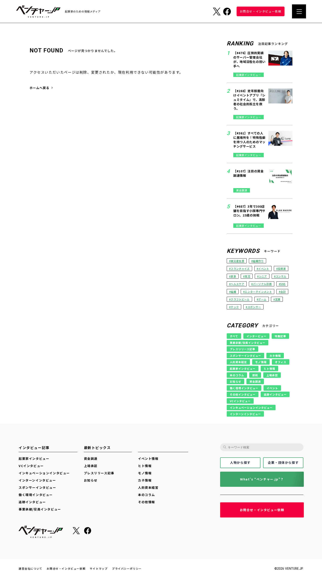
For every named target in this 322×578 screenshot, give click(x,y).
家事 (233, 276)
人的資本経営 (238, 362)
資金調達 (255, 381)
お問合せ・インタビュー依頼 (262, 510)
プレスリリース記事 (242, 349)
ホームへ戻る (39, 88)
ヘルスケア (237, 284)
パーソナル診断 (262, 284)
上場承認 (272, 375)
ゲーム (262, 299)
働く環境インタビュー (244, 388)
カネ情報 (275, 355)
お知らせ (235, 381)
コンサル (281, 276)
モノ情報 (261, 362)
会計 (283, 291)
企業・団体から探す (283, 462)
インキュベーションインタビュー (251, 407)
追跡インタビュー (275, 394)
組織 (233, 291)
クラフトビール (240, 299)
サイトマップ (99, 568)
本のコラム (237, 375)
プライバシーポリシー (127, 568)
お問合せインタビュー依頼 (260, 11)
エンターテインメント (258, 291)
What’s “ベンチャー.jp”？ (262, 479)
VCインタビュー (240, 401)
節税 (255, 375)
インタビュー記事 (34, 447)
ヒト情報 (269, 368)
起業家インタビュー (242, 368)
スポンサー (254, 307)
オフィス (280, 362)
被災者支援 (237, 261)
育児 (247, 276)
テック (235, 307)
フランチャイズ (240, 268)
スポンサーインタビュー (245, 355)
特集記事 (280, 336)
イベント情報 (148, 458)
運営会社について (30, 568)
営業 (278, 299)
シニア (263, 276)
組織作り (258, 261)
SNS (282, 284)
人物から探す (240, 462)
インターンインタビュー (245, 414)
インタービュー (256, 336)
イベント (263, 268)
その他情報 (146, 502)
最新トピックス (97, 447)
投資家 (282, 268)
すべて (234, 336)
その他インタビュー (242, 394)
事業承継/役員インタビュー (247, 342)
